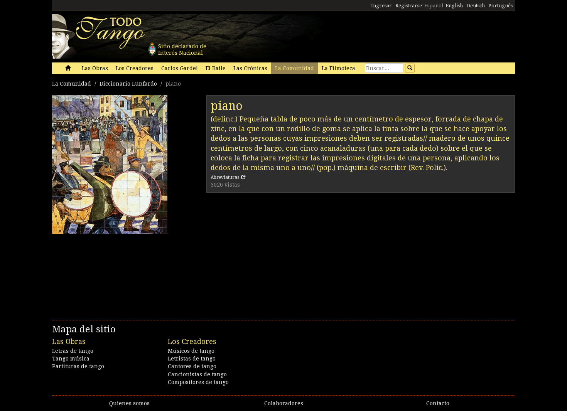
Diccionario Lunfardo (128, 84)
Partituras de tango (78, 366)
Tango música (70, 358)
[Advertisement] (360, 254)
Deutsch (475, 5)
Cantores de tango (192, 366)
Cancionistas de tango (197, 374)
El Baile (216, 68)
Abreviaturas (225, 177)
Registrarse (408, 5)
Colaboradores (283, 403)
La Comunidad (294, 68)
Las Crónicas (250, 68)
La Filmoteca (338, 68)
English (454, 5)
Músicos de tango (191, 351)
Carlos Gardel (179, 68)
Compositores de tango (198, 382)
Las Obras (95, 68)
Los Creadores (135, 68)
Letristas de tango (192, 358)
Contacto (437, 403)
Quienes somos (129, 403)
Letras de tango (72, 351)
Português (500, 5)
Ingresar (381, 5)
